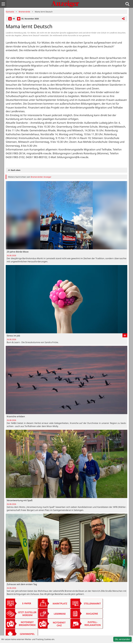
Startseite (10, 11)
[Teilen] (123, 19)
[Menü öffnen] (3, 4)
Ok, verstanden (122, 639)
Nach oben (15, 170)
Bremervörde (24, 11)
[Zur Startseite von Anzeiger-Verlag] (65, 4)
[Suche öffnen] (128, 4)
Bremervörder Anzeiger (41, 177)
